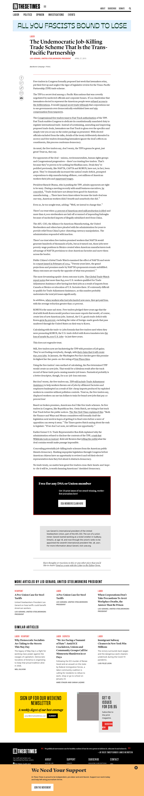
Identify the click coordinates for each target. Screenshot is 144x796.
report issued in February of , (53, 263)
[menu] (45, 7)
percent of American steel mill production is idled (80, 210)
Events (71, 14)
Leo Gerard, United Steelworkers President (50, 58)
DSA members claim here (72, 503)
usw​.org (87, 545)
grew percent (47, 320)
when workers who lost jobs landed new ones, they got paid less (77, 300)
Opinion (40, 14)
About (102, 8)
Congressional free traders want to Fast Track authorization (67, 117)
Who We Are (49, 763)
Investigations (56, 14)
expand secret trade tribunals (74, 104)
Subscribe (112, 8)
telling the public (89, 438)
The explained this (86, 412)
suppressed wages (64, 178)
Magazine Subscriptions (97, 763)
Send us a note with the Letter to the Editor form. (78, 565)
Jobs (111, 764)
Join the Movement (42, 787)
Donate (122, 8)
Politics (28, 14)
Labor (16, 14)
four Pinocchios (82, 359)
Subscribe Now (107, 725)
